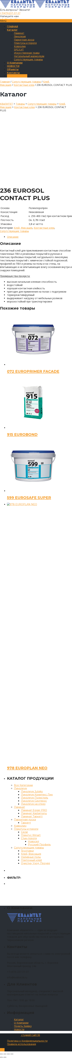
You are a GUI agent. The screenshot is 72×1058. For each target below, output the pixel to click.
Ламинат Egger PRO (34, 810)
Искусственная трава (26, 52)
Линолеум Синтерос (34, 800)
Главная (5, 81)
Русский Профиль (39, 844)
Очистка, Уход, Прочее (35, 863)
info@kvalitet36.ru (10, 19)
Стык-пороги (29, 838)
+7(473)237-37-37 (10, 13)
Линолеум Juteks (32, 791)
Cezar (24, 832)
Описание (13, 236)
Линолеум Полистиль (34, 797)
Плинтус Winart (31, 835)
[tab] (39, 236)
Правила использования (21, 1044)
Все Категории (23, 785)
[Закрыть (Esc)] (1, 1054)
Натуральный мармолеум (29, 56)
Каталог (19, 1019)
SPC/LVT (19, 49)
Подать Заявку (23, 1026)
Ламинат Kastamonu (34, 813)
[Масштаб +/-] (11, 1054)
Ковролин (20, 46)
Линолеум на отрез (33, 804)
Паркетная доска (24, 39)
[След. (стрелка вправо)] (4, 1057)
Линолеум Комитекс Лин (37, 794)
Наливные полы (31, 857)
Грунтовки (27, 850)
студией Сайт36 (30, 1035)
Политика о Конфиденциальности (27, 1040)
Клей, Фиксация (23, 227)
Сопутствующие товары (28, 59)
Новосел (33, 841)
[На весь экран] (8, 1054)
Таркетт (26, 822)
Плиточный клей (31, 860)
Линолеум (20, 36)
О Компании (21, 1022)
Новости (19, 1029)
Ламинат (19, 33)
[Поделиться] (4, 1054)
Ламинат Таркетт (32, 816)
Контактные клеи (24, 85)
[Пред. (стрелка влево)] (1, 1057)
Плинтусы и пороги (25, 43)
